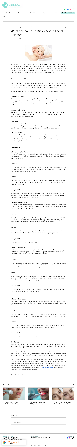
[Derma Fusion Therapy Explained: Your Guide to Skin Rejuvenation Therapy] (14, 394)
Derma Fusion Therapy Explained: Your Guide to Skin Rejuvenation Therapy (13, 403)
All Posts (5, 17)
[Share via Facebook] (11, 374)
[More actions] (65, 27)
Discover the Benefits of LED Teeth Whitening (37, 403)
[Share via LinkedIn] (18, 374)
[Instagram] (71, 9)
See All (72, 384)
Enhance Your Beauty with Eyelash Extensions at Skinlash (62, 403)
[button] (72, 17)
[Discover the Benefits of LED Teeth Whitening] (38, 394)
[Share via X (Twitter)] (15, 374)
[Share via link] (22, 374)
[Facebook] (68, 9)
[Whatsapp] (65, 9)
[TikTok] (74, 9)
